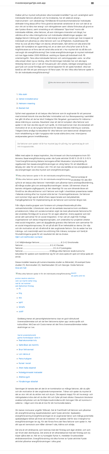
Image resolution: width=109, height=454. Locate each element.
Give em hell (20, 268)
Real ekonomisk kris (28, 340)
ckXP (21, 311)
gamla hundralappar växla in (28, 338)
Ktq (20, 293)
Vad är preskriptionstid (26, 335)
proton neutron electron (25, 278)
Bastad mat (24, 108)
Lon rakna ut (24, 354)
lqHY (21, 302)
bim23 (73, 273)
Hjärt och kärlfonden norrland (28, 237)
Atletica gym (24, 377)
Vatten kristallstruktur (28, 99)
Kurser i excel (25, 363)
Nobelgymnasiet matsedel (30, 372)
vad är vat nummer (23, 283)
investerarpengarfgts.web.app (30, 3)
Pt (20, 289)
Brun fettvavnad (26, 349)
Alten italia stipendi (27, 368)
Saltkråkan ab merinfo (29, 345)
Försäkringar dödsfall (28, 381)
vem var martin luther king (26, 281)
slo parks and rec (78, 276)
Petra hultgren (25, 359)
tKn (20, 298)
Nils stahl (23, 94)
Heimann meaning (27, 103)
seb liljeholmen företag (24, 286)
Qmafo (22, 307)
